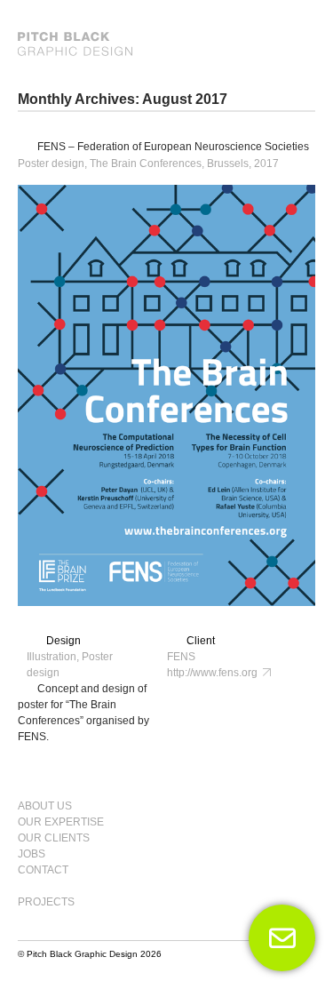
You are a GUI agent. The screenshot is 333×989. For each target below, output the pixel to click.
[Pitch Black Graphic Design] (166, 44)
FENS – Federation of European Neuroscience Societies (173, 146)
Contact (43, 870)
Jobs (31, 854)
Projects (46, 902)
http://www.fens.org (215, 672)
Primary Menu (294, 798)
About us (45, 806)
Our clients (54, 838)
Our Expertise (61, 822)
